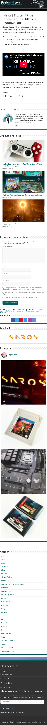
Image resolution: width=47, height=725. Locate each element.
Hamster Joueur (6, 675)
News (3, 630)
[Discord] (34, 320)
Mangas (4, 626)
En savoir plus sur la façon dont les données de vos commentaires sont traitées (22, 311)
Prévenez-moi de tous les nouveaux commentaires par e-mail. (23, 293)
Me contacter (5, 687)
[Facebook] (13, 320)
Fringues (4, 609)
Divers (3, 598)
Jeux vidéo (5, 616)
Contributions (6, 591)
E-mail (5, 273)
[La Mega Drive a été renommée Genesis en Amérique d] (23, 516)
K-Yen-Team (4, 678)
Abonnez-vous (8, 708)
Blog (3, 570)
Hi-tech (4, 612)
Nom (5, 266)
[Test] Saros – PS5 (10, 224)
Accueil (3, 556)
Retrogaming (6, 633)
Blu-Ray (4, 573)
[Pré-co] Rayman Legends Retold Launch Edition (23, 195)
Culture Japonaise (7, 595)
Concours (4, 588)
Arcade (3, 563)
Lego (3, 619)
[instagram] (25, 320)
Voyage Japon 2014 (8, 651)
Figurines (4, 605)
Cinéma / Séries (7, 577)
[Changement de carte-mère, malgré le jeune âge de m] (23, 471)
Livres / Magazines (8, 623)
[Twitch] (30, 320)
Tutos (3, 644)
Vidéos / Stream (7, 647)
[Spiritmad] (23, 4)
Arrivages (4, 566)
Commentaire (8, 246)
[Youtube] (21, 320)
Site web (6, 280)
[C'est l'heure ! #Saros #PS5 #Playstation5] (23, 382)
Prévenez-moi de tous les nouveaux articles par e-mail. (22, 298)
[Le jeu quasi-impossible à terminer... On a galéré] (23, 427)
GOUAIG (3, 671)
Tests (3, 637)
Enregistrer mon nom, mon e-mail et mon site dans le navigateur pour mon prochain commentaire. (23, 288)
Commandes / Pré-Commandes (12, 584)
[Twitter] (17, 320)
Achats (3, 559)
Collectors (5, 580)
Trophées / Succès (8, 640)
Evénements (5, 602)
